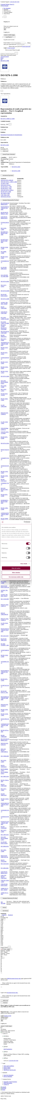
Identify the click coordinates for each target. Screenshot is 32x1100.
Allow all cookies (16, 568)
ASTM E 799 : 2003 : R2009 (4, 303)
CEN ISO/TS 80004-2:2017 (4, 872)
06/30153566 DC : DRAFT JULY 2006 (5, 630)
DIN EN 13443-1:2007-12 (5, 605)
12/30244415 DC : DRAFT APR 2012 (5, 725)
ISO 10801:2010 (5, 776)
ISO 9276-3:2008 (5, 298)
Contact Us (6, 1084)
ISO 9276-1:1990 (16, 170)
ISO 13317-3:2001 (3, 831)
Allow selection (16, 572)
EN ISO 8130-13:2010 (4, 394)
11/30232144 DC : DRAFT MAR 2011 (5, 514)
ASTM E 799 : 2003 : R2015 (4, 595)
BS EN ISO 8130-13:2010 (4, 295)
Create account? (11, 48)
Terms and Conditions (9, 1066)
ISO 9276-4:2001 (5, 281)
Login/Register (8, 37)
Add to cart (5, 151)
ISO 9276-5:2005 (5, 376)
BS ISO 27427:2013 (3, 480)
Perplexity (10, 915)
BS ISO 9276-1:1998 (6, 191)
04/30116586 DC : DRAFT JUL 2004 (5, 672)
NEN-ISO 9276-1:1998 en (7, 190)
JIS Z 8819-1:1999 (5, 193)
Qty (1, 956)
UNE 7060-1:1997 (5, 195)
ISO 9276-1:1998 (5, 60)
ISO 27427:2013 (5, 863)
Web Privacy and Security (10, 1070)
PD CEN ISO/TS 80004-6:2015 (5, 203)
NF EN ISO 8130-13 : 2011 (4, 692)
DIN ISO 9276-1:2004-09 (7, 180)
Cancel (5, 34)
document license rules (12, 992)
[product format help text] (9, 947)
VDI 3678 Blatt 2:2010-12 (4, 429)
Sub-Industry (5, 910)
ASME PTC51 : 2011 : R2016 (4, 889)
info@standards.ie (8, 1049)
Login (5, 48)
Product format (4, 947)
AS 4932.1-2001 (5, 183)
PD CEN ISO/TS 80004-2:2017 (5, 739)
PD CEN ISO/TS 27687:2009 (5, 332)
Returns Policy (7, 1068)
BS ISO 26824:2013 (3, 336)
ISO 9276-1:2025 (5, 145)
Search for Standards (8, 1075)
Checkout (5, 1002)
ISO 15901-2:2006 (3, 850)
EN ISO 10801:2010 (3, 794)
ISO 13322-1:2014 (3, 390)
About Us (12, 4)
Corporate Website (5, 4)
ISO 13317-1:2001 (3, 789)
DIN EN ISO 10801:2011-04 (4, 856)
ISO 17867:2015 (5, 834)
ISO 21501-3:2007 (3, 761)
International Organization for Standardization (11, 134)
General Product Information (8, 154)
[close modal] (5, 29)
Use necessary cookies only (16, 577)
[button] (3, 919)
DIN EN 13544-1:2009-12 (5, 619)
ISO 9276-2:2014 (5, 443)
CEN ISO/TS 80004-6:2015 (4, 217)
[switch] (28, 548)
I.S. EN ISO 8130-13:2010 (4, 842)
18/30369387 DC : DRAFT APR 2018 (5, 344)
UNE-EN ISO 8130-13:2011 (4, 885)
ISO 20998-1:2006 (3, 252)
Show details (23, 563)
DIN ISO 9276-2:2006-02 (4, 413)
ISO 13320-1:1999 (3, 386)
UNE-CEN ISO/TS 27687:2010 (3, 877)
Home (2, 58)
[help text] (2, 91)
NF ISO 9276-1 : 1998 (6, 186)
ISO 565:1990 (3, 902)
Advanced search (5, 56)
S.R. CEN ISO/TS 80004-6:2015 (4, 382)
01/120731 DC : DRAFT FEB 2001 (4, 241)
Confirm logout (11, 34)
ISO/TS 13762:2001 (3, 860)
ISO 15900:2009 (5, 756)
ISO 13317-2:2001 (3, 339)
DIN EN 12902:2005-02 (4, 613)
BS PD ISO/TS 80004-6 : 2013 (4, 213)
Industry (4, 907)
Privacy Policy (7, 1067)
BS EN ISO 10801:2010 (3, 639)
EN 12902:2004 (4, 868)
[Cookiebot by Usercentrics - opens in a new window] (23, 522)
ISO (2, 59)
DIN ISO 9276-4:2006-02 (4, 705)
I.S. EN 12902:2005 (3, 406)
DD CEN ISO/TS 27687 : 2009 (4, 490)
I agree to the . (9, 992)
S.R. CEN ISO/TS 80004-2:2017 (4, 838)
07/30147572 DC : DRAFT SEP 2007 (5, 823)
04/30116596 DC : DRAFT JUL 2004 (5, 208)
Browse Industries (8, 1076)
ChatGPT (4, 915)
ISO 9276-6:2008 (5, 290)
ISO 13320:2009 (5, 599)
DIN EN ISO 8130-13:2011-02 (5, 586)
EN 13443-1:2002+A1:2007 (5, 318)
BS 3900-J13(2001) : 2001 (5, 644)
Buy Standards (7, 8)
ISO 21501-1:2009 (3, 582)
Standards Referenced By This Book (10, 200)
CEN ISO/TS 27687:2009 (4, 312)
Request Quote (4, 1017)
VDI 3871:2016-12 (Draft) (5, 432)
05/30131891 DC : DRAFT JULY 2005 (5, 805)
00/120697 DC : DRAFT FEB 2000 (4, 233)
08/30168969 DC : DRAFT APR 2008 (5, 698)
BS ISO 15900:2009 (3, 736)
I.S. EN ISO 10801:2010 (4, 268)
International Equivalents (7, 175)
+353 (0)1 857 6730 (14, 1)
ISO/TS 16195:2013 (3, 766)
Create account (7, 1015)
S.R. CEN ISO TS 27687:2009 (4, 275)
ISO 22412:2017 (5, 636)
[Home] (4, 5)
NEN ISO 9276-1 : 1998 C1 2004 (9, 181)
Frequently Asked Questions (10, 1081)
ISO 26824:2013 (5, 846)
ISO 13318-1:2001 (3, 229)
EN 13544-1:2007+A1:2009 (5, 322)
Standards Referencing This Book (9, 898)
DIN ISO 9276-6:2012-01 (4, 744)
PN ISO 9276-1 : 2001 (6, 188)
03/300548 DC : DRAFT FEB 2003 (4, 502)
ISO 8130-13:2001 (3, 325)
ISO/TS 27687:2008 (3, 785)
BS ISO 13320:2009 (3, 827)
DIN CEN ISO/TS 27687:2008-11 (4, 750)
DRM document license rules (14, 978)
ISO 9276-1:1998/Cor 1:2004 (8, 118)
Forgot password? (26, 46)
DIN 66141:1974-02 (5, 185)
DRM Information (8, 1083)
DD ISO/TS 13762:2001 (4, 328)
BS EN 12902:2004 (3, 307)
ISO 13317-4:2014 (3, 286)
